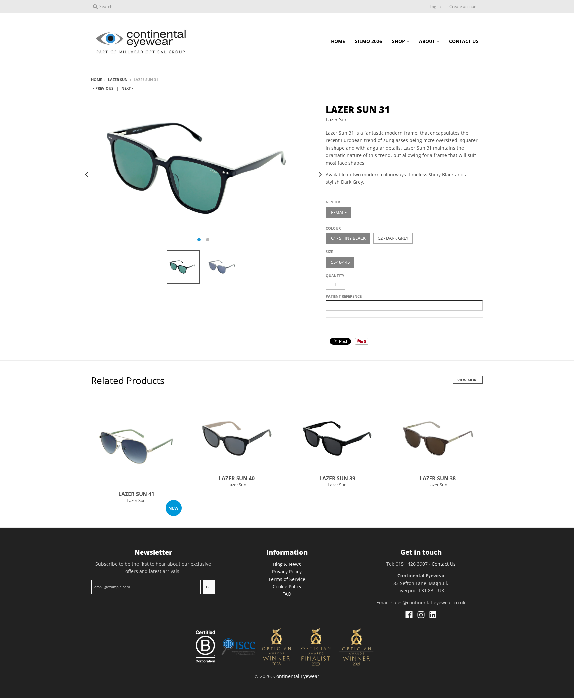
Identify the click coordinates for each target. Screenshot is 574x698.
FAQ (286, 594)
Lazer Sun (118, 79)
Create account (463, 6)
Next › (127, 88)
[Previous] (87, 174)
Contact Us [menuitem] (464, 41)
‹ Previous (103, 88)
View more (467, 379)
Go (209, 586)
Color (332, 225)
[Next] (320, 174)
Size (329, 251)
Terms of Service (286, 579)
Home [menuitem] (338, 41)
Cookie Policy (287, 586)
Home (96, 79)
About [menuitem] (427, 41)
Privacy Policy (287, 571)
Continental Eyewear (296, 676)
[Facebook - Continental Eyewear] (409, 615)
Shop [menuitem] (398, 41)
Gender (333, 201)
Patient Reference (344, 296)
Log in (435, 6)
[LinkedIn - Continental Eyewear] (433, 615)
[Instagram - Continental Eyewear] (421, 615)
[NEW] (136, 447)
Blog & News (287, 564)
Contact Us (444, 564)
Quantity (335, 275)
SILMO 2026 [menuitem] (368, 41)
